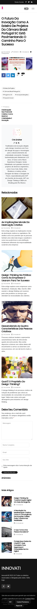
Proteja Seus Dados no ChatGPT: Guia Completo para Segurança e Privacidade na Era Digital (22, 546)
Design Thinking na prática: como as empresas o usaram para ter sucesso (16, 277)
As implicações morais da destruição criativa (15, 223)
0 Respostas (5, 53)
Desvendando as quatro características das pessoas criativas (17, 328)
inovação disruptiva (22, 95)
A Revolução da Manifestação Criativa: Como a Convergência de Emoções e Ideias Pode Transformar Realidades (22, 515)
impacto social (8, 98)
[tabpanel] (17, 63)
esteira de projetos (9, 88)
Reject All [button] (19, 605)
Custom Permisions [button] (23, 602)
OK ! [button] (10, 602)
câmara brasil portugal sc (12, 91)
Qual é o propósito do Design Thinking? (13, 383)
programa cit (8, 95)
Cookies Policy (30, 598)
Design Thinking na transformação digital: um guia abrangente (22, 500)
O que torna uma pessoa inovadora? (21, 531)
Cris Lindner (6, 52)
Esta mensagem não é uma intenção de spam (17, 466)
